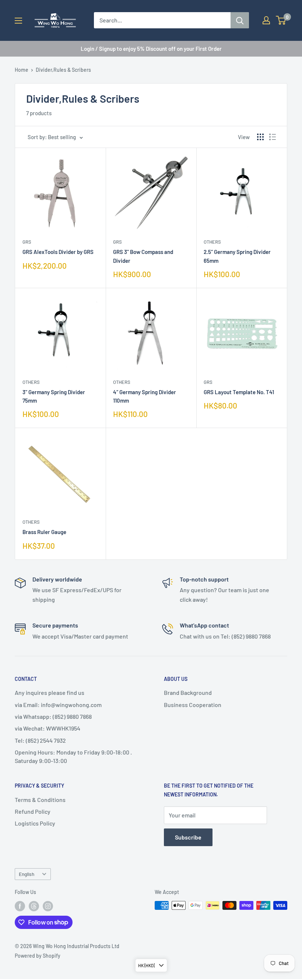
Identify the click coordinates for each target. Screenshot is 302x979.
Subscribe (188, 837)
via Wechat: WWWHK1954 (47, 728)
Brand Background (188, 692)
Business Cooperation (192, 704)
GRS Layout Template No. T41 (239, 392)
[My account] (266, 20)
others (212, 242)
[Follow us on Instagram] (48, 906)
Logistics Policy (35, 823)
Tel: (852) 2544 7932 (40, 740)
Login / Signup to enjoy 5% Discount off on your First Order (151, 48)
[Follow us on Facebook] (20, 906)
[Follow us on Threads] (34, 906)
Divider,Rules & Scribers (63, 70)
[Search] (240, 20)
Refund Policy (32, 811)
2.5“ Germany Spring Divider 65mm (237, 256)
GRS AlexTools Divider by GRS (58, 251)
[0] (281, 20)
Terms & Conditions (40, 799)
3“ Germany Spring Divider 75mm (53, 396)
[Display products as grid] (260, 137)
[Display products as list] (272, 137)
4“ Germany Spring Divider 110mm (144, 396)
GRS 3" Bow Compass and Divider (143, 256)
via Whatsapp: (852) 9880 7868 (53, 716)
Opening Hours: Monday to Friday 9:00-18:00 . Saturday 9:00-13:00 (73, 756)
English (26, 874)
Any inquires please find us (49, 692)
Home (21, 70)
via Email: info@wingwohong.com (58, 704)
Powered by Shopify (37, 956)
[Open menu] (18, 21)
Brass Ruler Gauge (44, 532)
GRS (26, 242)
